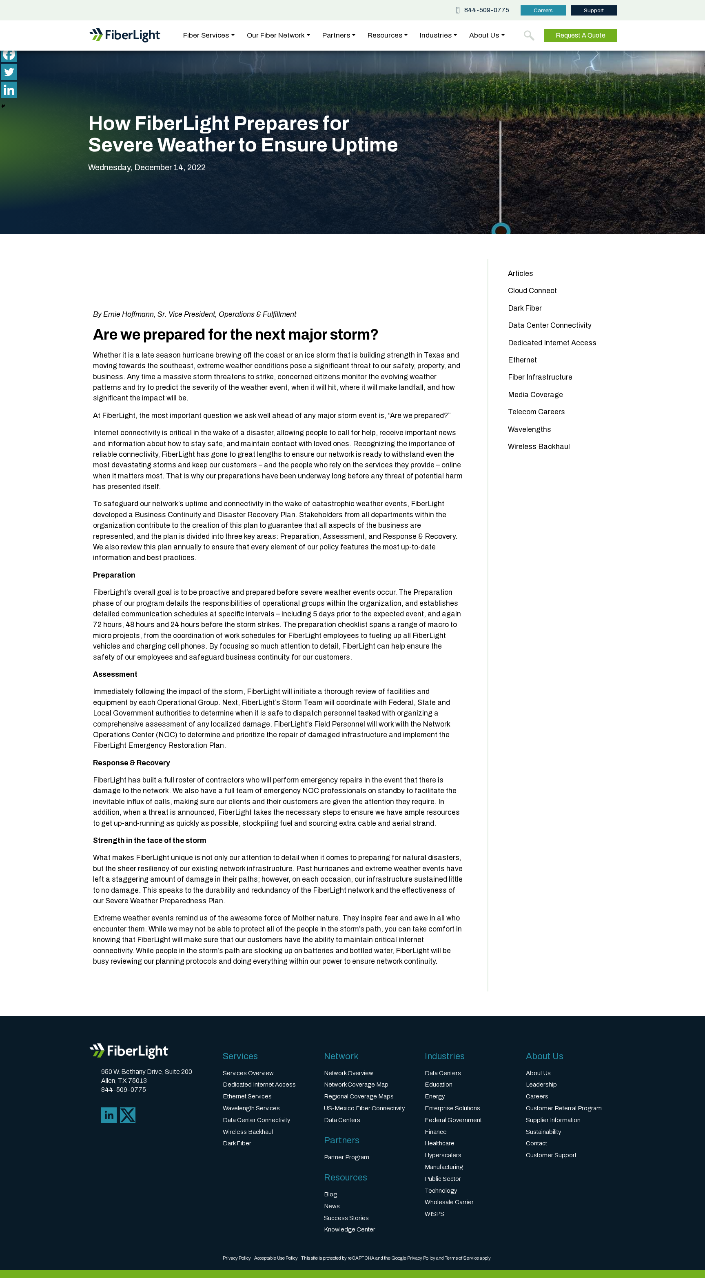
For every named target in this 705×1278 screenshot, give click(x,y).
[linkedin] (109, 1115)
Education (438, 1084)
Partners (336, 35)
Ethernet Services (247, 1096)
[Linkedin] (9, 90)
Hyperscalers (443, 1155)
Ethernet (522, 360)
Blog (330, 1194)
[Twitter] (9, 72)
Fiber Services (206, 35)
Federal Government (453, 1120)
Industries (436, 35)
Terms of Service (462, 1258)
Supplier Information (553, 1120)
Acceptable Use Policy (276, 1258)
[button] (529, 35)
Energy (435, 1096)
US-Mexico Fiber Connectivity (364, 1108)
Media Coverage (535, 395)
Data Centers (342, 1120)
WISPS (434, 1214)
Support (594, 10)
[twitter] (127, 1115)
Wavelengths (529, 429)
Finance (436, 1132)
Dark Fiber (525, 308)
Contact (536, 1143)
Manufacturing (444, 1167)
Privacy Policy (237, 1258)
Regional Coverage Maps (359, 1096)
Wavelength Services (251, 1108)
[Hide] (3, 106)
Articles (520, 274)
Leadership (541, 1084)
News (332, 1206)
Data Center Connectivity (550, 325)
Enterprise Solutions (452, 1108)
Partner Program (346, 1157)
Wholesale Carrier (449, 1202)
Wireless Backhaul (539, 447)
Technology (441, 1190)
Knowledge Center (349, 1229)
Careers (543, 10)
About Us (484, 35)
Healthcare (439, 1143)
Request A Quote (580, 35)
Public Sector (443, 1179)
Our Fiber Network (276, 35)
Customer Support (551, 1155)
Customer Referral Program (564, 1108)
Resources (385, 35)
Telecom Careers (536, 412)
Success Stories (346, 1218)
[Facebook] (9, 54)
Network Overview (348, 1073)
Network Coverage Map (356, 1084)
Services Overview (248, 1073)
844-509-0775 (486, 10)
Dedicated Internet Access (552, 343)
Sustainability (543, 1132)
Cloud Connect (532, 291)
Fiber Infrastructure (540, 377)
